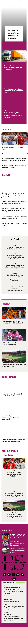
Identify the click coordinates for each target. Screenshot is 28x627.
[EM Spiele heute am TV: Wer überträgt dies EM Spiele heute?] (14, 313)
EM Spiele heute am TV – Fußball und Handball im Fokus (14, 516)
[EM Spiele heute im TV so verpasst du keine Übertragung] (14, 335)
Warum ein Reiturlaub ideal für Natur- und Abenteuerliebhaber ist (14, 202)
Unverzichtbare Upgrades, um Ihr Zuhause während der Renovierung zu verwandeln (14, 608)
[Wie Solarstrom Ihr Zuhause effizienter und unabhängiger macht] (14, 79)
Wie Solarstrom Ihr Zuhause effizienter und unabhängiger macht (13, 90)
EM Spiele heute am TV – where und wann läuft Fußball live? (14, 474)
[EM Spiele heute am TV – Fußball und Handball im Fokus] (14, 356)
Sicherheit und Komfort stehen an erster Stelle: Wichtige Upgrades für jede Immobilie (13, 114)
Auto (5, 63)
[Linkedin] (13, 574)
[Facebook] (4, 574)
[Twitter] (22, 574)
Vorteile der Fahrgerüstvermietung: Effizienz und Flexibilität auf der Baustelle (13, 210)
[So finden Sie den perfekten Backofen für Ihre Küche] (14, 24)
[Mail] (17, 574)
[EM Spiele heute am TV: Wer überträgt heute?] (14, 138)
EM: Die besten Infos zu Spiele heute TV (14, 154)
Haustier (14, 512)
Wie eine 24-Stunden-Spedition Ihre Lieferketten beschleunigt (13, 67)
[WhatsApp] (14, 579)
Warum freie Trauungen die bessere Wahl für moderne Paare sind (13, 440)
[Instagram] (9, 574)
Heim (9, 28)
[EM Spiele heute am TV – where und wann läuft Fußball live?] (14, 463)
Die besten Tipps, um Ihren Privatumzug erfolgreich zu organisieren (10, 418)
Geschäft (6, 110)
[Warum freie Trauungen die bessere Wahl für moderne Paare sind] (14, 431)
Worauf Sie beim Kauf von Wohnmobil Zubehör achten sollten (14, 217)
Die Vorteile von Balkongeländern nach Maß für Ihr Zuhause (12, 395)
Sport (14, 470)
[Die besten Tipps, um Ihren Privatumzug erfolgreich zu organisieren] (14, 407)
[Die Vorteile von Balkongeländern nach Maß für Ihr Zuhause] (14, 386)
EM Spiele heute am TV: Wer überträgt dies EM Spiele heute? (17, 536)
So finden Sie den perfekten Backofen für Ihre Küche (15, 248)
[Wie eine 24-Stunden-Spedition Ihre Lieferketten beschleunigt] (14, 56)
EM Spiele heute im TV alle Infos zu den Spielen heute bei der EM (14, 495)
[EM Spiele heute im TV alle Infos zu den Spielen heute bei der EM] (14, 484)
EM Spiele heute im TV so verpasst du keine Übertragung (13, 344)
